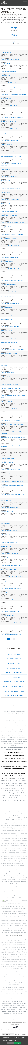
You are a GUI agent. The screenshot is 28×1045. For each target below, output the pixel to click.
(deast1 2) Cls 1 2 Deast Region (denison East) (12, 424)
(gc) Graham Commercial (7, 462)
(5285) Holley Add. (5, 204)
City (24, 1029)
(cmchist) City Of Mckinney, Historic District (11, 388)
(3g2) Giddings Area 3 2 (6, 192)
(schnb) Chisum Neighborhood (8, 569)
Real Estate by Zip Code (14, 668)
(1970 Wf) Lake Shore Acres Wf (8, 121)
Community (14, 1030)
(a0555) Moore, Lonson (6, 307)
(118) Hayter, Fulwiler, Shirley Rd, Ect (10, 87)
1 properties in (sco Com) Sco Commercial (11, 588)
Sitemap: (2, 1029)
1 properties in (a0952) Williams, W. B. (10, 326)
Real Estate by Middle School (14, 691)
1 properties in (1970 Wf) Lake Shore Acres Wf (12, 129)
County (20, 1029)
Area (19, 1030)
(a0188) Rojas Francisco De (7, 296)
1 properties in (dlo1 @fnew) (7, 458)
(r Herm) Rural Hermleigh (7, 512)
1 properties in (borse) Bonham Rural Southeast (12, 361)
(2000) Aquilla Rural (6, 133)
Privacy (4, 705)
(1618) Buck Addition (6, 98)
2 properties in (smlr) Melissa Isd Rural (10, 611)
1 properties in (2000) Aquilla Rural (9, 140)
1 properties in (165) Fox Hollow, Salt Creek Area (12, 117)
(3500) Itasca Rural (5, 169)
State (16, 1029)
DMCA (22, 705)
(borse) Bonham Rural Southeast (9, 353)
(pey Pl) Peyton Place (6, 500)
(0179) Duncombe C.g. (6, 52)
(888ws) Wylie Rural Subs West (8, 227)
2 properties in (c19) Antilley (7, 372)
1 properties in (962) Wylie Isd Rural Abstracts (12, 280)
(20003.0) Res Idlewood (6, 144)
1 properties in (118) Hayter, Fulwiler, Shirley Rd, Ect (13, 94)
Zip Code (8, 1030)
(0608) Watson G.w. (5, 75)
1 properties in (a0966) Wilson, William (10, 338)
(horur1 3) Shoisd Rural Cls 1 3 (8, 474)
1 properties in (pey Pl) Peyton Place (9, 507)
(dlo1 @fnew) (4, 451)
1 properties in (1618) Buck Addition (9, 105)
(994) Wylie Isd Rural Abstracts (8, 284)
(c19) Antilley (4, 365)
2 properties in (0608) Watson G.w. (9, 82)
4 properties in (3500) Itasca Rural (9, 176)
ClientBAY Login (8, 707)
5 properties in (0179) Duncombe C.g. (10, 59)
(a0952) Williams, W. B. (6, 319)
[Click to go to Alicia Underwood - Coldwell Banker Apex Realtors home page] (5, 2)
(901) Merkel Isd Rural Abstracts (8, 238)
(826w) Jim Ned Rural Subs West (9, 215)
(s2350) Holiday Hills (6, 535)
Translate (24, 1034)
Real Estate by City (14, 663)
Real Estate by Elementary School (14, 686)
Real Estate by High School (14, 696)
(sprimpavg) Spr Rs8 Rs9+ (7, 627)
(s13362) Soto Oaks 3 (6, 523)
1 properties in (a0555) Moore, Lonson (10, 315)
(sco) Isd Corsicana (5, 592)
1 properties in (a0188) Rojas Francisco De (11, 303)
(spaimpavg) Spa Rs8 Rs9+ (7, 615)
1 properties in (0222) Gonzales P (9, 71)
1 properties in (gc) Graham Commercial (10, 469)
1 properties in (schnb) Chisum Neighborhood (12, 576)
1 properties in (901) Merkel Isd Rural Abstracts (12, 246)
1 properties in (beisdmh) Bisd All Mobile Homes (12, 349)
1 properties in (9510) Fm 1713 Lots (9, 257)
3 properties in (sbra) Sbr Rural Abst (9, 553)
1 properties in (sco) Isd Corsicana (9, 599)
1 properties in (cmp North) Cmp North (10, 409)
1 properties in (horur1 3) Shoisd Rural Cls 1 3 (12, 481)
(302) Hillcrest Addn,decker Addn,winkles (11, 156)
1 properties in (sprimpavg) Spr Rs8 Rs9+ (11, 634)
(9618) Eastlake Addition (7, 261)
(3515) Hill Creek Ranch (7, 180)
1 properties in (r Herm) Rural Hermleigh (10, 519)
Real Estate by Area (14, 677)
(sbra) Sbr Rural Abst (6, 546)
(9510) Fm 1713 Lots (6, 250)
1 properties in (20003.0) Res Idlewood (10, 152)
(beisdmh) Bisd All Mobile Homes (9, 342)
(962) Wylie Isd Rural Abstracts (8, 273)
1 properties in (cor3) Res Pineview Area (10, 420)
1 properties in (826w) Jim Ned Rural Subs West (12, 222)
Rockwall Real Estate (9, 1029)
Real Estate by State (14, 654)
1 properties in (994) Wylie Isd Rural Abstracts (12, 292)
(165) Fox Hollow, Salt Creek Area (9, 110)
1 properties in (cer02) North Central (9, 384)
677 (17, 639)
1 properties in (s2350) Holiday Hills (9, 542)
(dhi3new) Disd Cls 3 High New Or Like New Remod (13, 437)
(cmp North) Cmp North (6, 401)
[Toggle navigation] (25, 2)
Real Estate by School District (14, 682)
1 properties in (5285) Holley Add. (9, 211)
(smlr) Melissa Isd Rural (6, 604)
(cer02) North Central (6, 377)
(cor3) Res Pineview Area (7, 413)
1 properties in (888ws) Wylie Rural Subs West (12, 234)
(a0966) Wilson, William (6, 330)
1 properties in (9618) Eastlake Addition (10, 269)
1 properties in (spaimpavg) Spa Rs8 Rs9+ (11, 623)
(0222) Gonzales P (5, 64)
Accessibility (13, 705)
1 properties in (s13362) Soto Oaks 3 (9, 530)
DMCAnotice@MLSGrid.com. (16, 935)
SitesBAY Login (20, 707)
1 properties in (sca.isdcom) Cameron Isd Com (12, 565)
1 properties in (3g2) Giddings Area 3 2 (10, 199)
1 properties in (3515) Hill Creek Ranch (10, 188)
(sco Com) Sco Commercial (7, 581)
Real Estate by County (14, 659)
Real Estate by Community (14, 672)
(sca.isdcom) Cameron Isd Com (8, 558)
